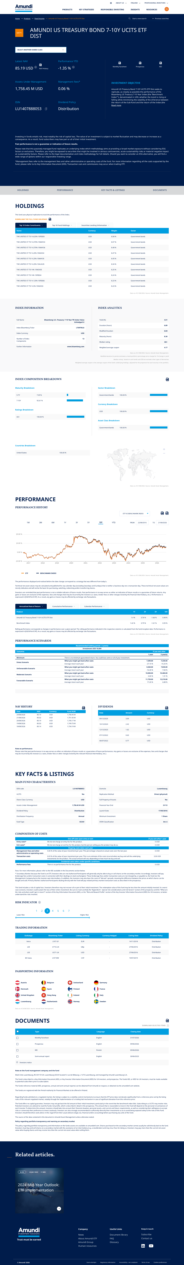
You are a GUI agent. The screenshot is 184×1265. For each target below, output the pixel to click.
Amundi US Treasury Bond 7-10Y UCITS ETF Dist (66, 18)
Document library (119, 1234)
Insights (135, 9)
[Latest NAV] (35, 67)
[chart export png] (166, 513)
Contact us (146, 1238)
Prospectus (39, 1044)
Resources (151, 9)
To (154, 522)
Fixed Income (39, 18)
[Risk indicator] (39, 902)
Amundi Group (85, 1242)
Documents (160, 190)
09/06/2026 (134, 1044)
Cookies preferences (160, 1262)
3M (40, 522)
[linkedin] (143, 1246)
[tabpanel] (39, 1190)
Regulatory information (107, 1262)
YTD (113, 522)
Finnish (99, 1050)
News (81, 1234)
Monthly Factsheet (41, 1038)
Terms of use (146, 1262)
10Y (100, 522)
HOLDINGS (23, 190)
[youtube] (151, 1246)
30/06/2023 (134, 1056)
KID (36, 1050)
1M (28, 522)
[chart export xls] (162, 513)
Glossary (114, 1242)
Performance (65, 190)
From (132, 522)
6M (53, 522)
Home (17, 18)
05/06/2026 (134, 1050)
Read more (116, 105)
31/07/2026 (134, 1038)
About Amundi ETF (87, 1238)
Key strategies (86, 9)
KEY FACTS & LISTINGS (113, 190)
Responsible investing (112, 9)
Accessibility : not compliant (128, 1262)
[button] (160, 18)
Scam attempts (91, 1262)
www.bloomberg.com (75, 346)
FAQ (112, 1238)
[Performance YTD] (73, 67)
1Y (65, 522)
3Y (77, 522)
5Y (88, 522)
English (99, 1038)
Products (67, 9)
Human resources (87, 1245)
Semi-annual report (42, 1056)
